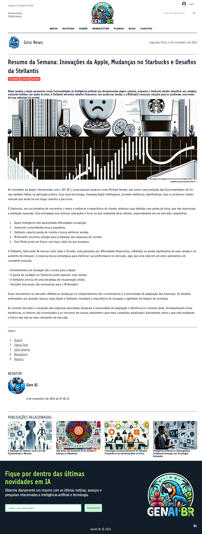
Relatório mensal (15, 16)
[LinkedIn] (195, 526)
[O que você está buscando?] (194, 13)
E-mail (8, 501)
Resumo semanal (15, 13)
